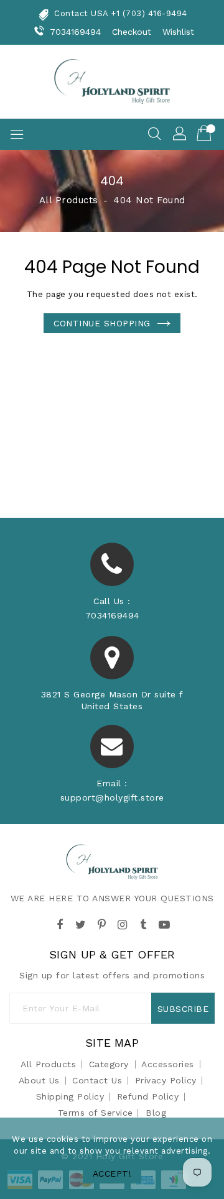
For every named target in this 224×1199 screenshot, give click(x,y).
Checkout (132, 32)
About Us (39, 1080)
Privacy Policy (166, 1080)
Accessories (167, 1064)
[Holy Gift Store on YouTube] (164, 922)
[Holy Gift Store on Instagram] (122, 922)
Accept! (112, 1173)
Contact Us (97, 1080)
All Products (68, 200)
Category (109, 1064)
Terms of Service (95, 1113)
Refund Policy (148, 1096)
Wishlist (178, 32)
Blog (156, 1113)
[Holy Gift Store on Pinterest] (101, 922)
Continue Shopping (102, 323)
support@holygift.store (112, 797)
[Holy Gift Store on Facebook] (60, 922)
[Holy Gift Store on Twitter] (81, 922)
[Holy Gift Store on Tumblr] (143, 922)
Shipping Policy (70, 1096)
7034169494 (75, 32)
